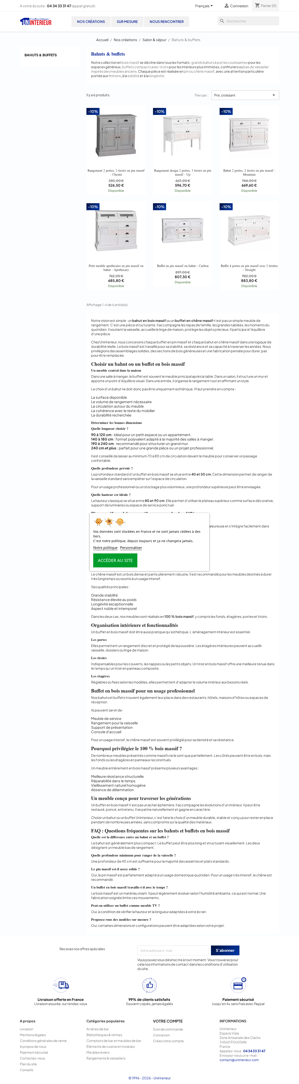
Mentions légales (33, 1035)
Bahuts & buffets (41, 55)
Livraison (26, 1029)
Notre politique (105, 547)
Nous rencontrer (167, 21)
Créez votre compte (168, 1041)
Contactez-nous (32, 1058)
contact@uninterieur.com (239, 1060)
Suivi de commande (168, 1029)
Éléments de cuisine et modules (110, 1046)
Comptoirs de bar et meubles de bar (113, 1040)
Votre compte (168, 1021)
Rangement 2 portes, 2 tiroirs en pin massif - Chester (116, 172)
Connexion (161, 1035)
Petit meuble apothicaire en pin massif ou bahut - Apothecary (116, 267)
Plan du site (28, 1064)
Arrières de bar (97, 1029)
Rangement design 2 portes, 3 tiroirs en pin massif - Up (182, 172)
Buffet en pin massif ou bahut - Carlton (183, 265)
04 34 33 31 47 (59, 6)
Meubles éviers (98, 1052)
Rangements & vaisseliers (105, 1058)
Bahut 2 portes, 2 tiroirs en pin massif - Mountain (249, 172)
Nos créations (91, 21)
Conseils (26, 1070)
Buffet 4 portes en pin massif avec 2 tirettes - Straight (249, 267)
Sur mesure (127, 21)
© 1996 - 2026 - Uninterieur (149, 1078)
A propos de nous (33, 1046)
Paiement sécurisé (34, 1052)
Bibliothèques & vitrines (104, 1035)
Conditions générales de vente (43, 1040)
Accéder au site (115, 560)
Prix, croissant (245, 95)
